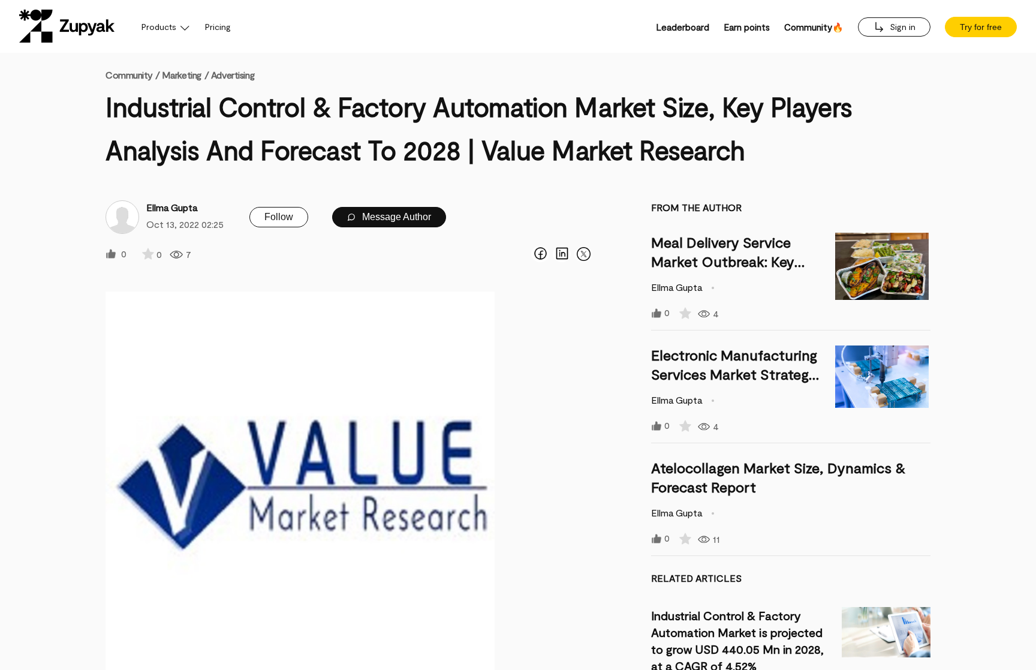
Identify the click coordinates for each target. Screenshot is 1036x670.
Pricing (218, 27)
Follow (278, 217)
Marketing (181, 74)
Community (132, 74)
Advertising (232, 74)
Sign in (901, 27)
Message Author (395, 217)
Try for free (981, 27)
